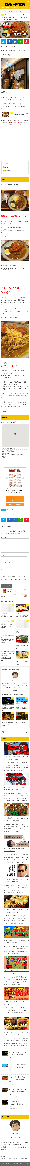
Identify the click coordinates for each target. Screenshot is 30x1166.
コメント (3, 537)
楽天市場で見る (15, 500)
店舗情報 (7, 170)
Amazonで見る (15, 497)
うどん (14, 510)
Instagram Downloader (15, 11)
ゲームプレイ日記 (5, 7)
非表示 (10, 163)
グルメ (4, 510)
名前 (3, 555)
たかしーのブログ (14, 1163)
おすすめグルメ (24, 7)
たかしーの (15, 680)
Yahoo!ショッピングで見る (15, 504)
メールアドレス (6, 562)
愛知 (10, 510)
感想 (6, 167)
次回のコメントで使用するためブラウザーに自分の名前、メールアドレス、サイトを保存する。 (14, 579)
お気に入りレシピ (15, 7)
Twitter (15, 690)
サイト (3, 569)
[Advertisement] (15, 144)
